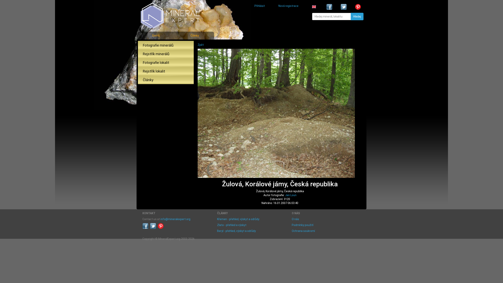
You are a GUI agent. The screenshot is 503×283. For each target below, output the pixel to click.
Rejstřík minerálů (156, 54)
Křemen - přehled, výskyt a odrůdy (238, 219)
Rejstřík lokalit (154, 71)
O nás (295, 219)
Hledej (357, 16)
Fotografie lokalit (156, 63)
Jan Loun (290, 195)
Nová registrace (288, 5)
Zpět (201, 44)
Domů (156, 35)
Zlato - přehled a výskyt (231, 225)
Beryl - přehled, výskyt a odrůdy (236, 230)
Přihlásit (259, 5)
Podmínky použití (302, 225)
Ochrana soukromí (303, 230)
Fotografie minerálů (158, 45)
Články (195, 35)
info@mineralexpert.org (175, 219)
